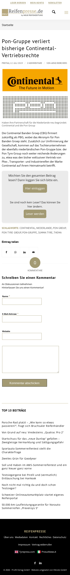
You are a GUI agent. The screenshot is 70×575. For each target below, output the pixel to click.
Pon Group (59, 228)
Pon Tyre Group (11, 232)
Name (6, 296)
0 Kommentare (34, 63)
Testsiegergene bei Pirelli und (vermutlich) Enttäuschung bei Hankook (29, 476)
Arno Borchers (59, 63)
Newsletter (55, 2)
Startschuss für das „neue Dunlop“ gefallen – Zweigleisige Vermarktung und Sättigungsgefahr (33, 440)
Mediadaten (21, 537)
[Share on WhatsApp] (15, 252)
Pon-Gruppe (29, 232)
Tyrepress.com (27, 551)
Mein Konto (37, 2)
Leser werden (18, 2)
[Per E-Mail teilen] (33, 252)
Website (6, 331)
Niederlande (44, 228)
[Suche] (54, 12)
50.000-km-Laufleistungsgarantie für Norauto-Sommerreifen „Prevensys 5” (31, 506)
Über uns (8, 537)
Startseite (7, 25)
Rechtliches (45, 537)
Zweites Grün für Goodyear (19, 458)
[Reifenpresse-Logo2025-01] (22, 12)
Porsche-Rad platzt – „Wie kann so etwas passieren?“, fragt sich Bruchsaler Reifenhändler (33, 424)
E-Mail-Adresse (10, 313)
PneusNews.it (49, 551)
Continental (27, 228)
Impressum (24, 544)
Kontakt (33, 537)
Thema (58, 232)
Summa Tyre (45, 232)
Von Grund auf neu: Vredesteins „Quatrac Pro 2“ (33, 432)
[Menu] (66, 12)
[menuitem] (18, 3)
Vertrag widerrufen (42, 544)
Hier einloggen (35, 188)
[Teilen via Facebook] (6, 252)
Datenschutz (59, 537)
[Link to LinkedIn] (40, 563)
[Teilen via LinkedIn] (24, 252)
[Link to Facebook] (35, 563)
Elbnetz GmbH (60, 570)
